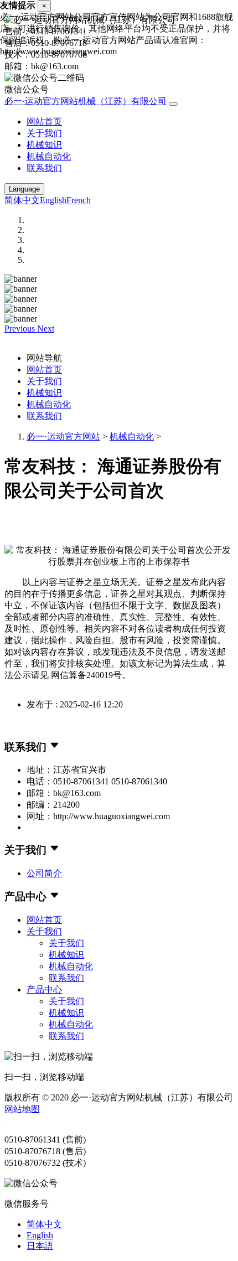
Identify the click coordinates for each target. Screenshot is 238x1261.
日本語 (40, 1245)
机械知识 (44, 144)
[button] (20, 328)
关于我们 (44, 133)
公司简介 (44, 873)
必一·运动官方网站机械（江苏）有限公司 (85, 101)
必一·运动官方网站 (63, 436)
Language (24, 189)
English (53, 200)
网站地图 (22, 1109)
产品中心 (44, 989)
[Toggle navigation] (173, 104)
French (78, 200)
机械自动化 (49, 156)
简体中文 (22, 200)
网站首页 (44, 121)
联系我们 (44, 168)
